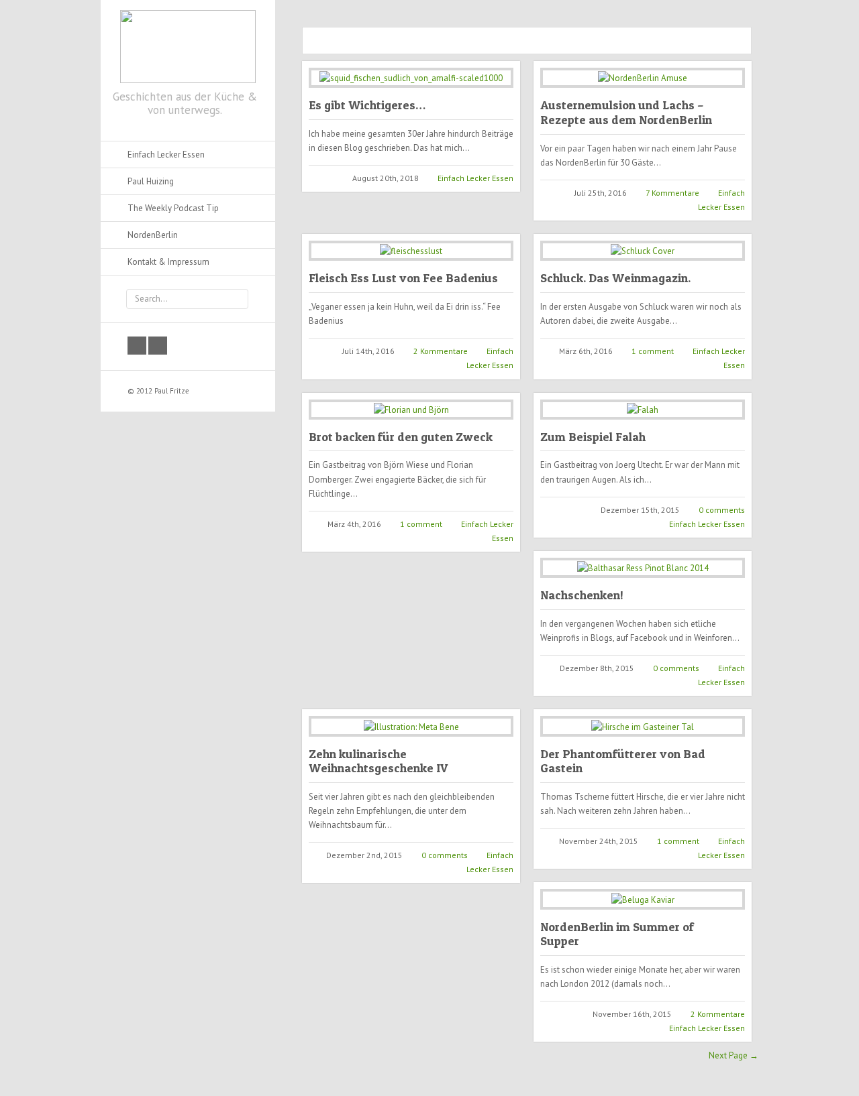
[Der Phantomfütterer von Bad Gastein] (642, 726)
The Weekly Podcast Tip (173, 208)
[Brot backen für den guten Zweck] (411, 410)
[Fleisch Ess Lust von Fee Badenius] (411, 251)
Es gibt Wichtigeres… (367, 105)
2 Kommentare (440, 351)
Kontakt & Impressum (168, 261)
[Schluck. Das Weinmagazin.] (642, 251)
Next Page (733, 1055)
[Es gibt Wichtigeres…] (411, 78)
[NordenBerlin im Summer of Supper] (642, 899)
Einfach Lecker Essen (475, 178)
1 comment (652, 351)
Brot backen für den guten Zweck (401, 437)
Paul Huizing (151, 181)
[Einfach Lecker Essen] (188, 43)
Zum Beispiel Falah (593, 437)
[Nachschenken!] (642, 568)
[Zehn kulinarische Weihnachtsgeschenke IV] (411, 726)
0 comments (722, 510)
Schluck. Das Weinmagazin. (615, 278)
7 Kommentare (672, 193)
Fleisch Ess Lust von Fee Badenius (403, 278)
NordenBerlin (153, 235)
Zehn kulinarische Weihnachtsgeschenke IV (378, 761)
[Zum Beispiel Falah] (642, 410)
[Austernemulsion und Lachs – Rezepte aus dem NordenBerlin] (642, 78)
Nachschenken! (581, 595)
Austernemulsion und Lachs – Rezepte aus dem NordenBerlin (626, 112)
